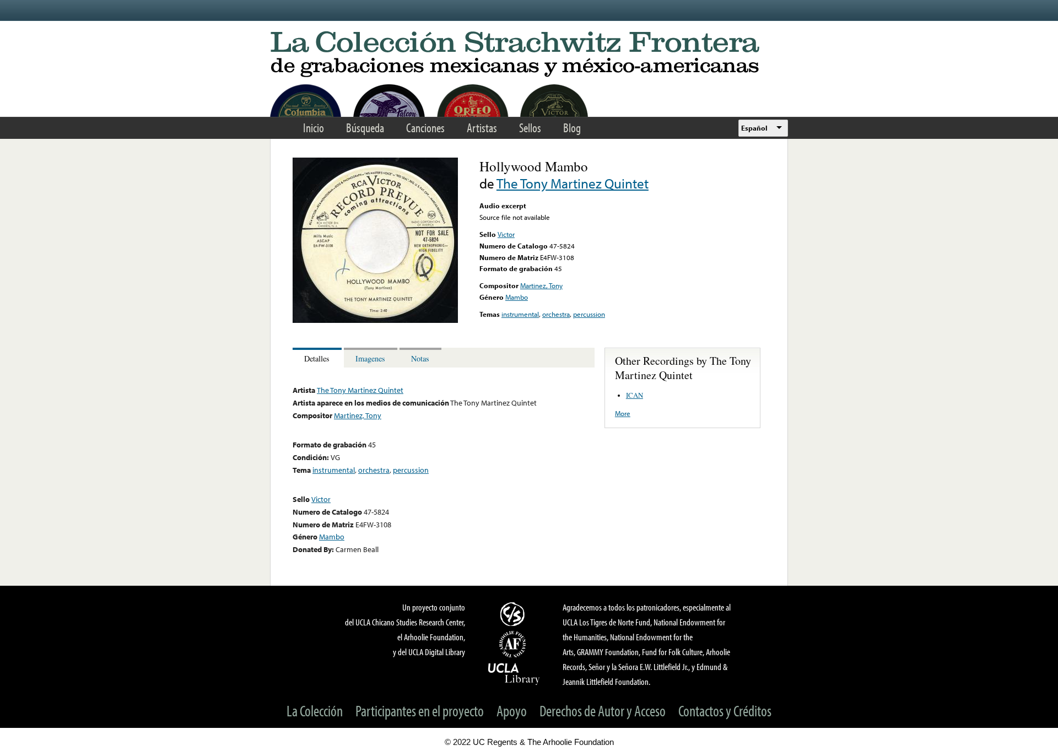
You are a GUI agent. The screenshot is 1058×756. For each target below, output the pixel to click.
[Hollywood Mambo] (375, 320)
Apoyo (511, 710)
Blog (572, 128)
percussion (589, 314)
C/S (514, 614)
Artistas (482, 128)
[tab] (318, 358)
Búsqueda (365, 128)
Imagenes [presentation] (370, 358)
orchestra (556, 314)
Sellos (530, 128)
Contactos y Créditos (724, 710)
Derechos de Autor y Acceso (602, 710)
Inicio (313, 128)
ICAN (634, 395)
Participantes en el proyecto (419, 710)
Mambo (516, 297)
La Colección (315, 710)
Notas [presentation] (420, 358)
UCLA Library (514, 673)
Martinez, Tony (541, 285)
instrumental (520, 314)
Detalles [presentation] (317, 358)
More (622, 413)
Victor (506, 234)
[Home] (529, 55)
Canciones (425, 128)
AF (514, 644)
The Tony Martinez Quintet (572, 183)
